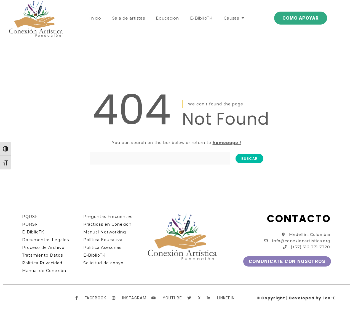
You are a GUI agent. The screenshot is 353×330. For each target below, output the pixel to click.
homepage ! (227, 142)
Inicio (95, 18)
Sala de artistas (128, 18)
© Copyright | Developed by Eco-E (296, 298)
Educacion (167, 18)
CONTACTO (299, 219)
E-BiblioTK (201, 18)
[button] (300, 18)
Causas (231, 18)
